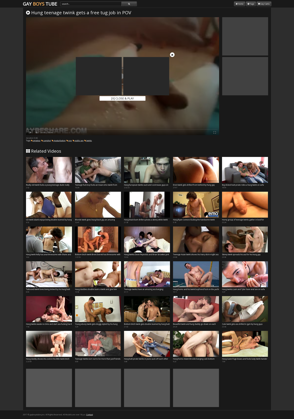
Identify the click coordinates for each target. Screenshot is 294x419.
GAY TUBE (40, 4)
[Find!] (129, 4)
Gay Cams (265, 3)
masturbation (59, 140)
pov (70, 140)
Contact (89, 414)
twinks (89, 140)
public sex (78, 140)
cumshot (47, 140)
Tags (251, 3)
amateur (36, 140)
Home (240, 3)
